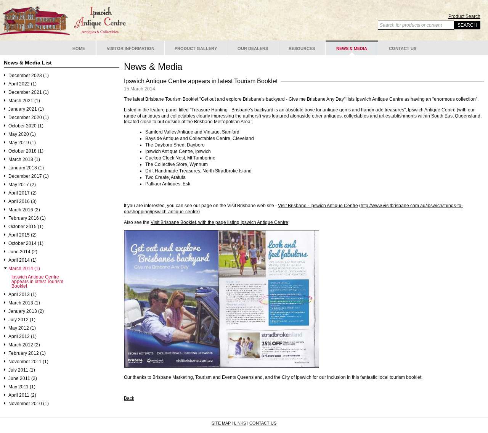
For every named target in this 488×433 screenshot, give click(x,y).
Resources (302, 48)
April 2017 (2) (22, 193)
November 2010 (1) (28, 403)
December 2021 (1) (28, 92)
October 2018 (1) (25, 151)
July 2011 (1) (21, 370)
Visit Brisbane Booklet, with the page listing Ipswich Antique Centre (219, 222)
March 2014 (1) (24, 268)
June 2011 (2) (22, 378)
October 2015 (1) (25, 226)
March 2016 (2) (24, 210)
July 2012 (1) (21, 319)
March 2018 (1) (24, 159)
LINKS (240, 423)
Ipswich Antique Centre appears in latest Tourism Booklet (37, 282)
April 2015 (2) (22, 235)
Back (129, 398)
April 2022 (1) (22, 84)
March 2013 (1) (24, 303)
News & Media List (28, 63)
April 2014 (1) (22, 260)
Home (78, 48)
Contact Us (402, 48)
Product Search (464, 16)
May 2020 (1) (22, 134)
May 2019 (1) (22, 142)
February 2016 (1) (27, 218)
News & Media (351, 48)
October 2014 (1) (25, 243)
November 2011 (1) (28, 361)
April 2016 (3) (22, 201)
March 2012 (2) (24, 345)
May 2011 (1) (21, 387)
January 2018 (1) (26, 168)
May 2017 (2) (22, 184)
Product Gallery (196, 48)
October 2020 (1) (25, 126)
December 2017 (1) (28, 176)
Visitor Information (130, 48)
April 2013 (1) (22, 294)
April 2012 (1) (22, 336)
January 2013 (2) (26, 311)
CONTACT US (262, 423)
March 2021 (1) (24, 100)
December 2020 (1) (28, 117)
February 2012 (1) (27, 353)
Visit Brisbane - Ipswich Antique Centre (318, 205)
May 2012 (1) (22, 328)
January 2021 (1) (26, 109)
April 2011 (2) (22, 395)
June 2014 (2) (22, 251)
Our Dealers (253, 48)
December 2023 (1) (28, 75)
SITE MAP (221, 423)
